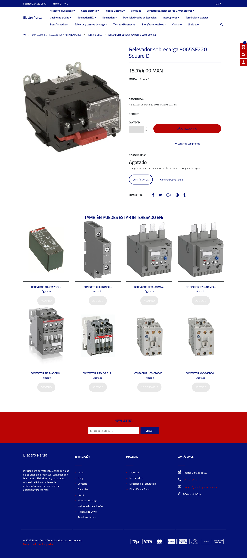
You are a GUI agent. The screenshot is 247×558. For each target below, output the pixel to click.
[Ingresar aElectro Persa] (243, 62)
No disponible (149, 387)
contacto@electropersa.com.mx (200, 487)
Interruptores (170, 17)
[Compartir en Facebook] (153, 195)
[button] (218, 3)
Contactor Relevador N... (46, 373)
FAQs (81, 495)
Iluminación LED (86, 17)
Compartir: (135, 195)
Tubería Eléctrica (114, 10)
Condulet (136, 10)
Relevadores (94, 35)
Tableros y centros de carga (90, 24)
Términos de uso (87, 517)
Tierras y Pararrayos (124, 24)
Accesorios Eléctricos (61, 10)
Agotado (46, 301)
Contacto (177, 24)
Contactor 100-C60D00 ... (201, 373)
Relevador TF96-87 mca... (201, 287)
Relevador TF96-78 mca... (149, 287)
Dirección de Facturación (142, 483)
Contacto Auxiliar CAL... (98, 287)
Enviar (149, 430)
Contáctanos (141, 179)
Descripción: (136, 99)
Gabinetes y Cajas (59, 17)
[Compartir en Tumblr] (184, 195)
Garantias (83, 489)
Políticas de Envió (87, 512)
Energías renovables (153, 24)
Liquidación (194, 24)
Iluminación (109, 17)
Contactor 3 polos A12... (98, 373)
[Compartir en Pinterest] (177, 195)
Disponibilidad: (138, 155)
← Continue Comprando (170, 179)
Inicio (81, 472)
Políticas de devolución (90, 506)
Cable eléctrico (89, 10)
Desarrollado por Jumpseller (38, 544)
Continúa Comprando (188, 143)
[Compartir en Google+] (168, 195)
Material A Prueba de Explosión (140, 17)
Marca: (133, 79)
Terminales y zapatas (197, 17)
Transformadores (59, 24)
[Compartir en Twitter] (160, 195)
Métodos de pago (87, 500)
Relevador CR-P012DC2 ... (46, 287)
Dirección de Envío (139, 489)
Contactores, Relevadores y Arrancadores (169, 10)
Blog (80, 478)
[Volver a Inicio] (24, 35)
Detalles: (134, 114)
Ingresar (134, 472)
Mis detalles (135, 478)
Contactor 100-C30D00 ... (149, 373)
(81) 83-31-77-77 (61, 3)
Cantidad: (134, 122)
